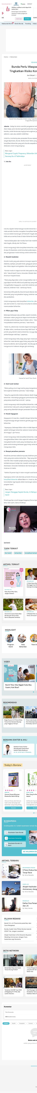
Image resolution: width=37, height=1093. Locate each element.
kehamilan (30, 301)
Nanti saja (19, 19)
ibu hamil (8, 553)
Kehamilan (13, 57)
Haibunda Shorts (7, 23)
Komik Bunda (19, 23)
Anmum (7, 792)
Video (35, 23)
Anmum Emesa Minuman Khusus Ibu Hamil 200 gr (12, 795)
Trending (28, 23)
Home (6, 57)
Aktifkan (27, 19)
